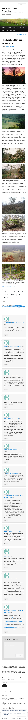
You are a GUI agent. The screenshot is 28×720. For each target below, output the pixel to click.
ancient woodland (15, 305)
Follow (4, 685)
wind (24, 307)
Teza (5, 418)
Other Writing (12, 30)
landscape (22, 306)
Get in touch (15, 27)
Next (24, 34)
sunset (12, 307)
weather (15, 307)
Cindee (5, 531)
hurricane (18, 306)
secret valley (7, 307)
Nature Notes (5, 30)
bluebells (8, 306)
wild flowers (20, 307)
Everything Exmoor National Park (10, 610)
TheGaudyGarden (7, 322)
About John (9, 27)
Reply (5, 335)
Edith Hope (6, 346)
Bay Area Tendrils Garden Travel (10, 555)
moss (3, 307)
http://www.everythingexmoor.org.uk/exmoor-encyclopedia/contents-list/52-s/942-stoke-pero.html (13, 623)
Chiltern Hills (13, 306)
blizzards (4, 306)
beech (20, 305)
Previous (19, 34)
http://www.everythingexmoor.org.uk (11, 617)
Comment (19, 655)
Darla (5, 401)
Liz (4, 473)
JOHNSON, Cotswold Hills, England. (11, 495)
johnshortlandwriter (6, 309)
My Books (22, 27)
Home (3, 27)
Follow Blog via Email (7, 676)
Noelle (5, 375)
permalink (18, 309)
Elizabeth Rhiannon (8, 449)
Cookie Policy (5, 714)
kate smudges (7, 578)
